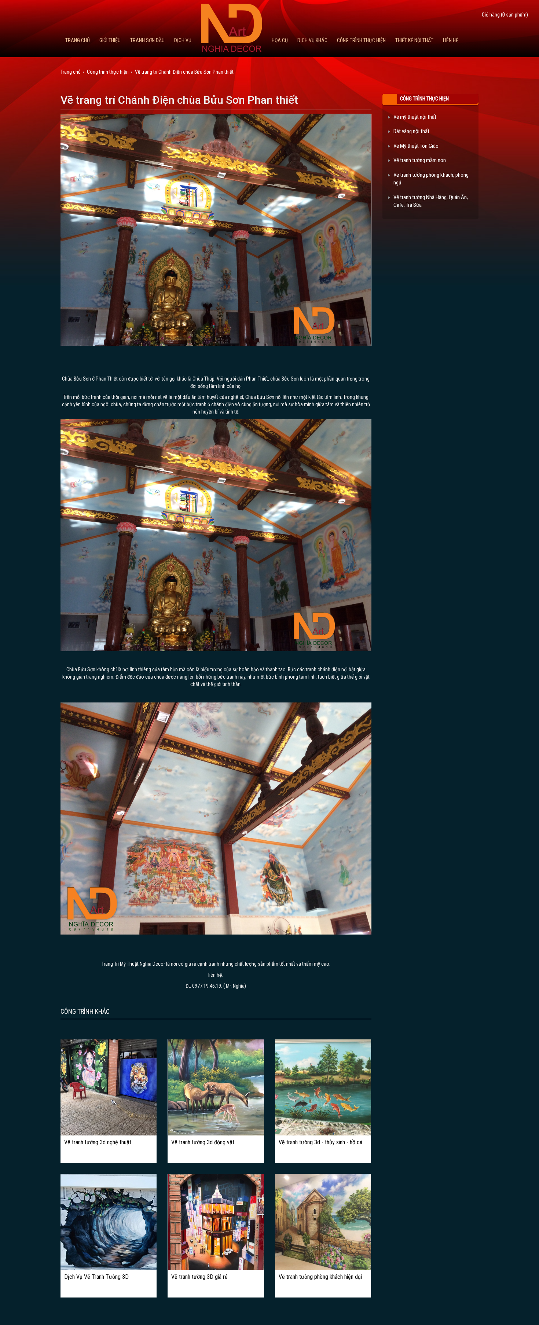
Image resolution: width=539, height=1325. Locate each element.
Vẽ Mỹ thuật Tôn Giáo (416, 146)
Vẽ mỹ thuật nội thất (414, 117)
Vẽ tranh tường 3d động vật (202, 1142)
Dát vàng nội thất (411, 131)
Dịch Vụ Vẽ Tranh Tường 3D (96, 1277)
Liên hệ (450, 40)
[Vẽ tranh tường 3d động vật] (216, 1087)
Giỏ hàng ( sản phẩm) (505, 15)
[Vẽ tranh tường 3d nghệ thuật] (108, 1087)
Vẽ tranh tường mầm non (419, 160)
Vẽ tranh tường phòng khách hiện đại (320, 1277)
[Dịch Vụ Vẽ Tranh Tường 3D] (108, 1222)
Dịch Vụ (182, 40)
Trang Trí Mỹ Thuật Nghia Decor (133, 964)
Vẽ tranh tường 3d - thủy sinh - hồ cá (320, 1142)
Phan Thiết (257, 379)
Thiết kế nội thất (414, 40)
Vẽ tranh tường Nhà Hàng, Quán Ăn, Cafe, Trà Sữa (430, 201)
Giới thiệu (110, 40)
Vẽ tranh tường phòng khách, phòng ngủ (431, 179)
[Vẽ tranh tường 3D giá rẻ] (216, 1222)
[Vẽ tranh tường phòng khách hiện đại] (323, 1222)
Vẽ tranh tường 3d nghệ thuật (97, 1142)
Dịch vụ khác (312, 40)
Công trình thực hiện (361, 40)
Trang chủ (77, 40)
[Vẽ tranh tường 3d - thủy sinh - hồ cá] (323, 1087)
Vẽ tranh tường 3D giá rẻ (199, 1277)
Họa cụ (280, 40)
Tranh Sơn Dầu (147, 40)
